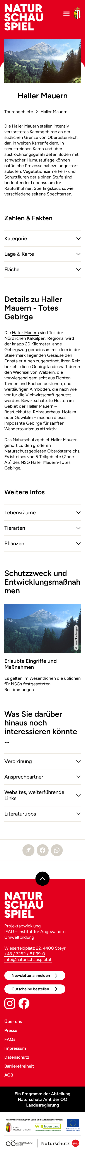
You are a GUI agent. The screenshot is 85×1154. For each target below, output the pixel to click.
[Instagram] (9, 1004)
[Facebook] (43, 850)
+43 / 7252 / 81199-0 (24, 953)
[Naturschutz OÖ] (58, 1141)
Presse (10, 1030)
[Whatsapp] (57, 850)
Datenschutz (16, 1057)
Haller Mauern (54, 111)
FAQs (9, 1039)
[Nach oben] (43, 878)
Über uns (13, 1021)
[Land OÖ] (42, 1126)
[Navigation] (66, 14)
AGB (8, 1075)
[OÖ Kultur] (19, 1141)
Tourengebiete (18, 111)
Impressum (15, 1048)
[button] (42, 238)
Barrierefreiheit (19, 1066)
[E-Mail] (28, 850)
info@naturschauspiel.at (28, 959)
